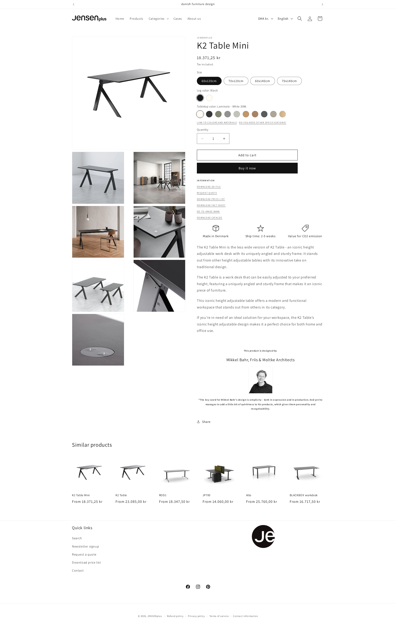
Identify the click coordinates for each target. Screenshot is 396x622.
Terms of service (219, 615)
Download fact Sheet (211, 205)
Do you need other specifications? (262, 122)
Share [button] (206, 422)
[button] (158, 18)
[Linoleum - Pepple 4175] (273, 114)
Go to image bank (208, 211)
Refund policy (175, 615)
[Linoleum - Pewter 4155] (264, 114)
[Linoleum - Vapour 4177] (237, 114)
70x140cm (289, 81)
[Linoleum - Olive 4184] (218, 114)
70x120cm (236, 81)
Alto (248, 495)
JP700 (206, 495)
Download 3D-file (209, 186)
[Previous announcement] (74, 4)
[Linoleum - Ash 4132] (227, 114)
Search (77, 538)
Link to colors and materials (217, 122)
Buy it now (247, 168)
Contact (78, 570)
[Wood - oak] (282, 114)
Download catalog (209, 217)
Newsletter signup (85, 546)
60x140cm (262, 81)
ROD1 (162, 495)
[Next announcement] (322, 4)
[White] (209, 98)
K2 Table (121, 495)
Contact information (245, 615)
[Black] (200, 98)
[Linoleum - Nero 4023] (209, 114)
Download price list (211, 199)
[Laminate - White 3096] (200, 114)
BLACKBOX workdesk (304, 495)
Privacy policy (196, 615)
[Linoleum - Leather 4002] (246, 114)
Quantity (202, 130)
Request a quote (84, 554)
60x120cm (209, 81)
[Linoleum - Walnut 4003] (255, 114)
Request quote (207, 192)
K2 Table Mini (81, 495)
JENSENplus (154, 616)
